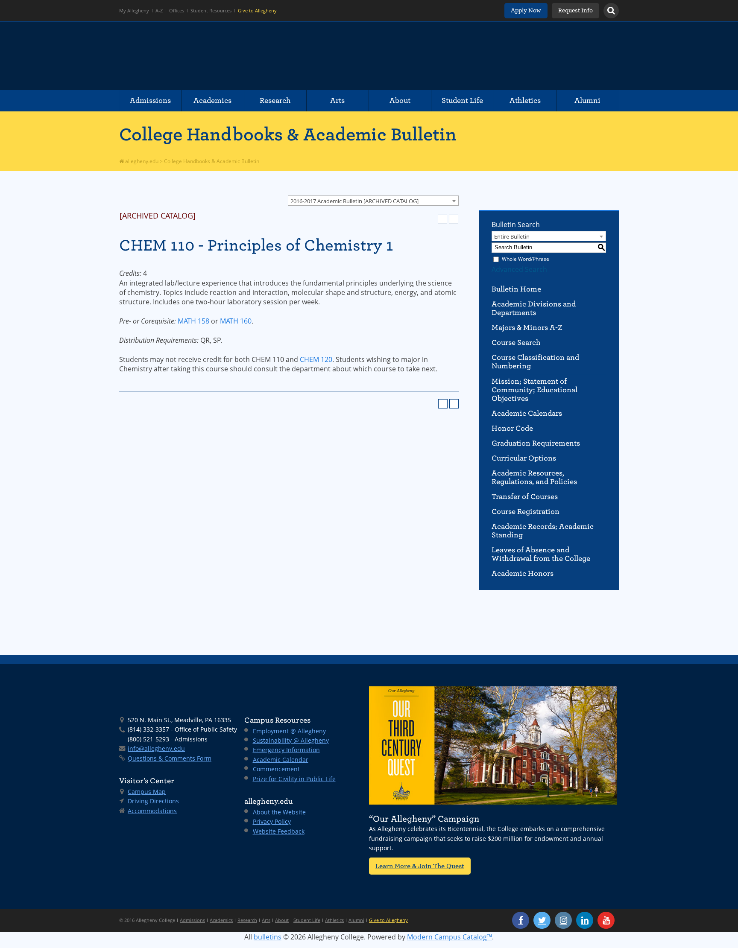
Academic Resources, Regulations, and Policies (534, 477)
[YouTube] (606, 920)
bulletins (267, 937)
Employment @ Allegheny (289, 731)
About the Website (279, 812)
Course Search (516, 342)
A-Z (159, 10)
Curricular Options (524, 458)
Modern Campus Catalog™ (449, 937)
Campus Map (147, 792)
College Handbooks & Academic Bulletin (288, 134)
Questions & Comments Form (169, 758)
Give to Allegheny (257, 10)
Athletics (525, 100)
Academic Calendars (527, 413)
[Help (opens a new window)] (453, 219)
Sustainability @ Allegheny (291, 740)
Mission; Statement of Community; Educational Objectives (534, 390)
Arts (337, 100)
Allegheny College (217, 56)
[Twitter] (542, 920)
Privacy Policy (272, 821)
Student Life (462, 100)
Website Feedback (279, 831)
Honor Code (512, 428)
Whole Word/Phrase (525, 259)
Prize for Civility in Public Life (294, 779)
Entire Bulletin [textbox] (512, 236)
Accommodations (152, 811)
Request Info (575, 10)
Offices (176, 10)
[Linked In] (584, 920)
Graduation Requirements (536, 443)
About (400, 100)
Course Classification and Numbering (535, 361)
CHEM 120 (316, 359)
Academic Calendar (280, 759)
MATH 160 (236, 321)
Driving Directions (153, 801)
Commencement (276, 769)
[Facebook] (520, 920)
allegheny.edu (141, 161)
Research (275, 100)
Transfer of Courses (525, 497)
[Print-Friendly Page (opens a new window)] (442, 219)
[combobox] (373, 200)
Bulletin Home (516, 289)
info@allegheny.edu (156, 748)
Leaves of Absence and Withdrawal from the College (541, 554)
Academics (212, 100)
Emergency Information (286, 750)
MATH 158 (193, 321)
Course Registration (525, 512)
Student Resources (210, 10)
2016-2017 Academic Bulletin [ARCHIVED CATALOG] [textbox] (354, 201)
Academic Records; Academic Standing (543, 530)
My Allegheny (134, 10)
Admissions (150, 100)
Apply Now (526, 10)
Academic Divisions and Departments (534, 308)
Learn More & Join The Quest (419, 865)
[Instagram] (563, 920)
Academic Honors (523, 573)
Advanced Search (519, 269)
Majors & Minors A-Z (527, 328)
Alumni (587, 100)
